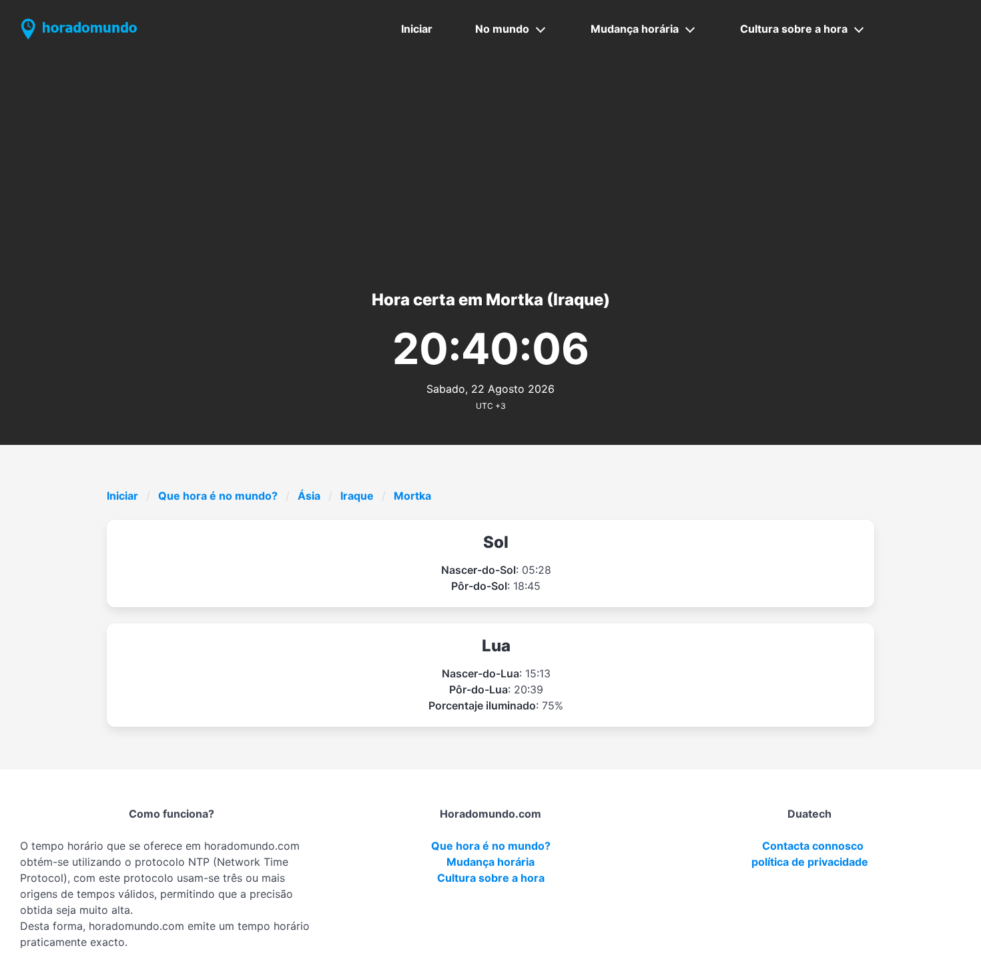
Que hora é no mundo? (218, 495)
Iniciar (416, 28)
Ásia (309, 495)
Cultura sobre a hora (794, 28)
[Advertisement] (490, 158)
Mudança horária (635, 28)
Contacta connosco (813, 845)
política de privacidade (809, 861)
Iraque (357, 495)
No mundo (502, 28)
